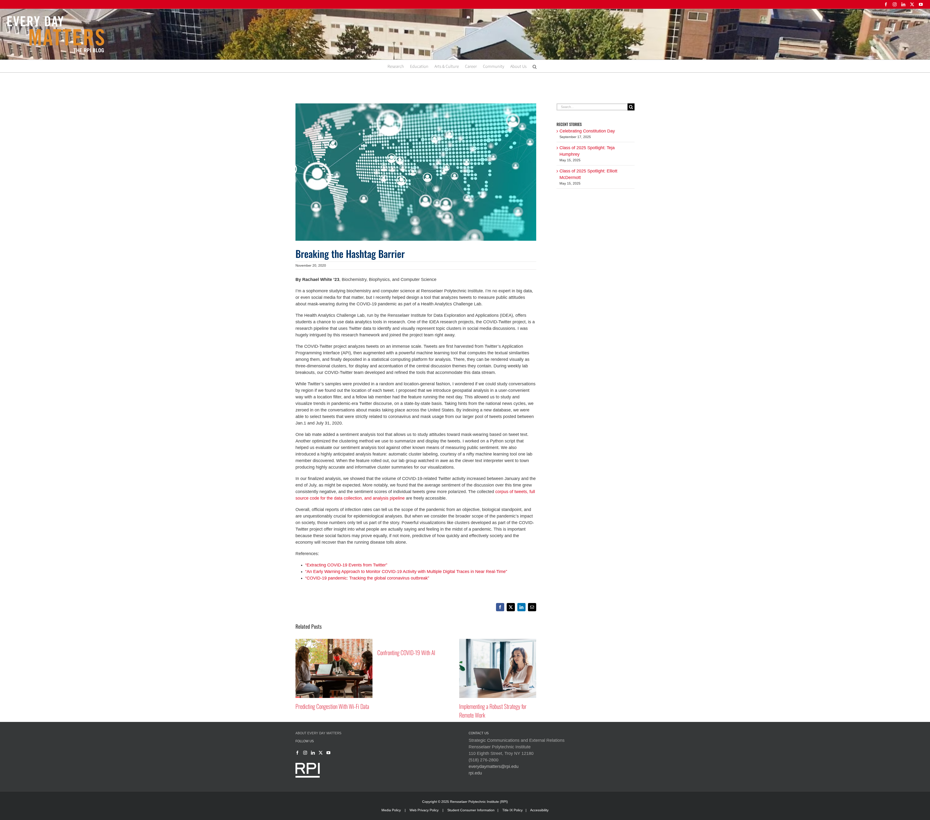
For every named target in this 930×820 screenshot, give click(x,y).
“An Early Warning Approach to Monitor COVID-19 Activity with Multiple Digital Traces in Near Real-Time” (406, 571)
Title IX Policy (512, 810)
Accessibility (539, 810)
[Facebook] (297, 753)
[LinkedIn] (313, 753)
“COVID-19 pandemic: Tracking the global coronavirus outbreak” (367, 578)
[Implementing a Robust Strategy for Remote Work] (415, 641)
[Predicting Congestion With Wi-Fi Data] (497, 641)
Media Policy (391, 810)
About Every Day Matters (318, 733)
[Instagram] (305, 753)
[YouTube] (328, 753)
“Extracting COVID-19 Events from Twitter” (346, 565)
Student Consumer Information (471, 810)
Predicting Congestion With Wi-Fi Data (496, 706)
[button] (535, 66)
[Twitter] (321, 753)
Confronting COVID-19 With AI (324, 652)
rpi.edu (475, 773)
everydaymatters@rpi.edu (494, 766)
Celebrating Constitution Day (587, 131)
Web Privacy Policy (424, 810)
